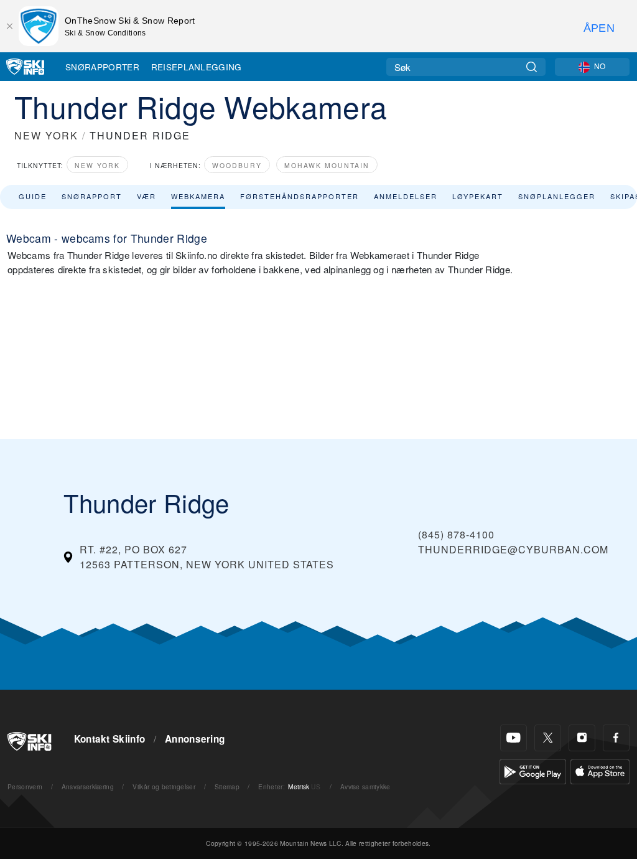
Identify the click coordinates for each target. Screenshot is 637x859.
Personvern (24, 786)
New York (97, 165)
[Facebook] (616, 738)
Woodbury (237, 165)
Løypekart (477, 196)
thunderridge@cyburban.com (513, 549)
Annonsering (195, 739)
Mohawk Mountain (327, 165)
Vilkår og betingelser (164, 786)
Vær (146, 196)
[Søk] (532, 67)
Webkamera (198, 196)
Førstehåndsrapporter (299, 196)
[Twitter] (547, 738)
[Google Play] (533, 770)
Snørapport (92, 196)
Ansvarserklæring (88, 786)
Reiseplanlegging (196, 66)
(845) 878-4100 (456, 534)
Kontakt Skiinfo (110, 739)
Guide (33, 196)
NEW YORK (46, 135)
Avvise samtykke (365, 786)
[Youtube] (513, 738)
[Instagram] (582, 738)
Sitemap (227, 786)
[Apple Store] (600, 770)
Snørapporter (102, 66)
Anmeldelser (405, 196)
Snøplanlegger (556, 196)
